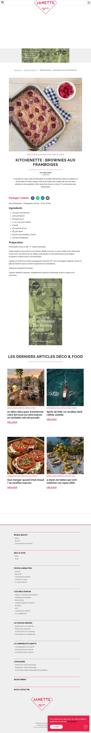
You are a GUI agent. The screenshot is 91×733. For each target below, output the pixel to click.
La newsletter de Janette (24, 652)
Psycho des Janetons (22, 629)
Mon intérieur (19, 408)
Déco (10, 408)
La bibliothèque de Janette (25, 603)
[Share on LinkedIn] (43, 198)
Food (62, 154)
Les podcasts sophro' (23, 577)
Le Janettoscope (21, 582)
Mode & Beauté (20, 535)
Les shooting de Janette (24, 543)
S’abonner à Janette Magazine (26, 667)
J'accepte (56, 727)
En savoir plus (72, 722)
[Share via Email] (47, 198)
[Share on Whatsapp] (38, 198)
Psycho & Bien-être (23, 568)
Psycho (17, 571)
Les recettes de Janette (49, 154)
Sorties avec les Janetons (24, 626)
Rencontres (19, 600)
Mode (17, 538)
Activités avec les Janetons (25, 631)
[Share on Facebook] (33, 198)
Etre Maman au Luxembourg (25, 634)
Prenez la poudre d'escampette (26, 595)
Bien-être (18, 574)
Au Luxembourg (20, 613)
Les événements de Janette (24, 647)
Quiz (16, 608)
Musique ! (18, 605)
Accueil (17, 70)
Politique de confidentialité (45, 725)
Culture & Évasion (22, 591)
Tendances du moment (23, 597)
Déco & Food (30, 70)
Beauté (17, 541)
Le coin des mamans (23, 623)
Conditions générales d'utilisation (45, 723)
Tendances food (14, 476)
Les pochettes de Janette (24, 649)
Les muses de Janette (22, 611)
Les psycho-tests (21, 579)
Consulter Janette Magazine (25, 665)
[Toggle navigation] (88, 2)
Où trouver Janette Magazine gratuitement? (31, 670)
